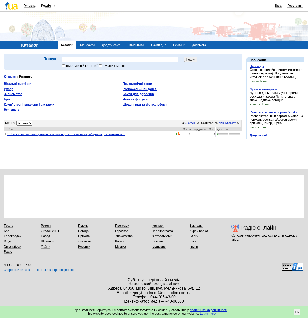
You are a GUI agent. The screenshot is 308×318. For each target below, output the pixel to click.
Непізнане (11, 109)
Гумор (8, 89)
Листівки (84, 241)
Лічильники (135, 45)
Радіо (8, 251)
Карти (119, 241)
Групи (194, 246)
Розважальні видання (140, 89)
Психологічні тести (137, 84)
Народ (45, 236)
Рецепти (84, 246)
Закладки (196, 225)
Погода (83, 231)
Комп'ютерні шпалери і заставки (29, 104)
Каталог (67, 45)
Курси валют (199, 231)
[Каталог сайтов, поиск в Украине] (292, 265)
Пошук (83, 225)
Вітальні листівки (17, 84)
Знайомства (13, 94)
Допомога (199, 45)
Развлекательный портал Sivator (274, 112)
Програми (122, 225)
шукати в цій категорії (82, 65)
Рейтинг (179, 45)
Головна (29, 5)
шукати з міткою (114, 65)
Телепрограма (162, 231)
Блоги (194, 236)
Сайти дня (158, 45)
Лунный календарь (263, 89)
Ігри (7, 99)
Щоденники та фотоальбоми (145, 104)
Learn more (208, 313)
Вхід (278, 5)
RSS (7, 231)
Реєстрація (295, 5)
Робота (46, 225)
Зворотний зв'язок (17, 270)
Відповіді (159, 246)
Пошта (8, 225)
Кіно (193, 241)
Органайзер (12, 246)
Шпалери (47, 241)
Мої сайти (87, 45)
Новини (157, 241)
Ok (297, 312)
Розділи (46, 5)
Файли (45, 246)
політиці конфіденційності (208, 310)
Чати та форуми (135, 99)
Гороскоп (121, 231)
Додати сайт (111, 45)
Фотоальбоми (162, 236)
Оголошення (50, 231)
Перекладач (12, 236)
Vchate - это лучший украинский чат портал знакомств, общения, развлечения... (66, 134)
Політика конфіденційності (55, 270)
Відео (8, 241)
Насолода (257, 66)
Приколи (84, 236)
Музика (120, 246)
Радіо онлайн (258, 227)
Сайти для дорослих (138, 94)
